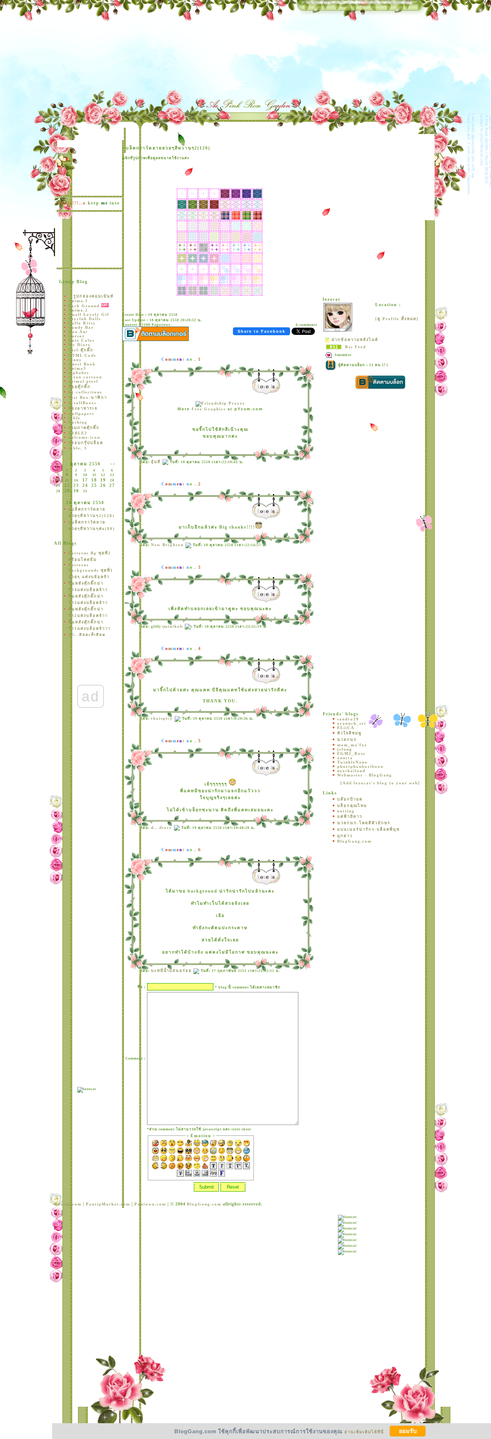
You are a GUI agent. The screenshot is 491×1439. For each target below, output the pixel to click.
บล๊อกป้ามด (350, 799)
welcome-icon (84, 437)
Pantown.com (150, 1204)
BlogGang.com (354, 841)
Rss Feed (355, 347)
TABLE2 (77, 433)
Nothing (77, 422)
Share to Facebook (261, 331)
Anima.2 (78, 310)
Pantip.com (68, 1204)
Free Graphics (209, 409)
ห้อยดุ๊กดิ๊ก (79, 386)
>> (113, 464)
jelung (344, 749)
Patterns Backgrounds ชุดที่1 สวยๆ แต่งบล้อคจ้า (90, 571)
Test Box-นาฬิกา (87, 397)
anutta (345, 758)
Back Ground (84, 306)
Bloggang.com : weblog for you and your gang (57, 3)
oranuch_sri (351, 723)
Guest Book (82, 364)
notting (346, 811)
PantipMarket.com (108, 1204)
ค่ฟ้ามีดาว (349, 816)
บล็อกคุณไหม (352, 805)
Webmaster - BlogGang (364, 775)
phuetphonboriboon (360, 766)
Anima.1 (78, 301)
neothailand (351, 771)
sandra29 (348, 719)
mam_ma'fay (352, 745)
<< (58, 464)
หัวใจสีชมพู (349, 733)
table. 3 (77, 448)
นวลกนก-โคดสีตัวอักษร (363, 823)
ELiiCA (345, 727)
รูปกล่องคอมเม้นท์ (93, 296)
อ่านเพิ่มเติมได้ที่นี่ (364, 1431)
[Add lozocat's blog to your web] (380, 783)
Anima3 (77, 368)
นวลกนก (347, 739)
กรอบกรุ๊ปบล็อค (85, 443)
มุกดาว (345, 836)
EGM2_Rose (351, 753)
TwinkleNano (352, 762)
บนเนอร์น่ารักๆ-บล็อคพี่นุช (368, 829)
